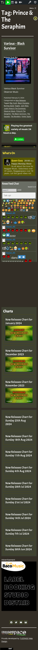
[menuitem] (2, 2)
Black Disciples (23, 103)
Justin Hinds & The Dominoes (15, 108)
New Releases (21, 100)
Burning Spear (9, 106)
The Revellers (16, 116)
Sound (30, 187)
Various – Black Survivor (14, 45)
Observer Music (9, 111)
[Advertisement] (19, 283)
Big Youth (13, 103)
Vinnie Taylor (26, 116)
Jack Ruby (24, 106)
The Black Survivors (19, 114)
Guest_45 (10, 213)
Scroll (34, 187)
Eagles (17, 106)
